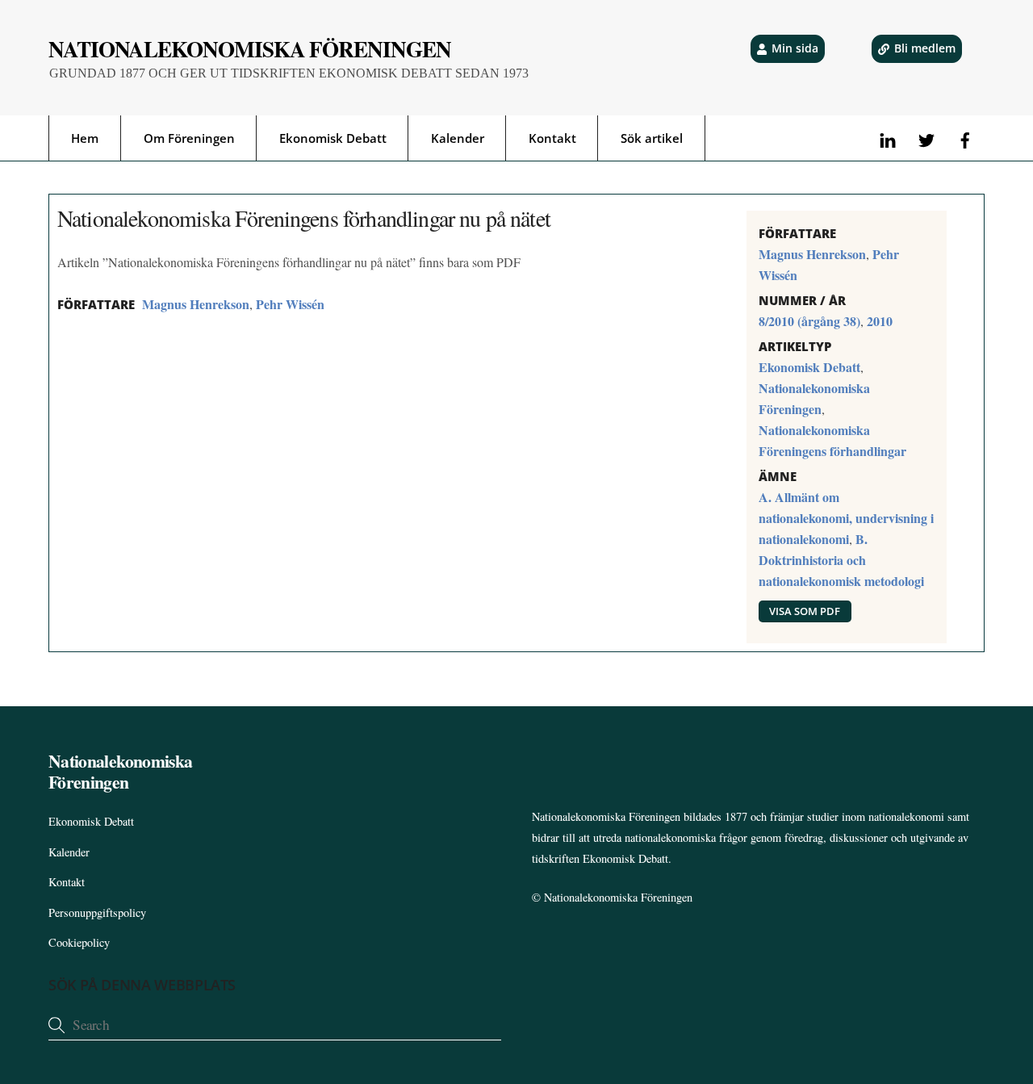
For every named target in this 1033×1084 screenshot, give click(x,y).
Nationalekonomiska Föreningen (618, 897)
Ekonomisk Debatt (333, 138)
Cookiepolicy (79, 942)
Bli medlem (925, 48)
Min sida (795, 48)
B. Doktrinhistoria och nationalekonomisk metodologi (841, 559)
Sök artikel (652, 138)
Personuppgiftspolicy (97, 912)
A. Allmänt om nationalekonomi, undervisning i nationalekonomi (846, 518)
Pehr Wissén (290, 304)
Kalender (457, 138)
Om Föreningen (189, 138)
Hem (84, 138)
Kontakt (552, 138)
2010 (880, 321)
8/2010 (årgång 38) (809, 321)
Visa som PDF (804, 611)
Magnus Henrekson (195, 304)
